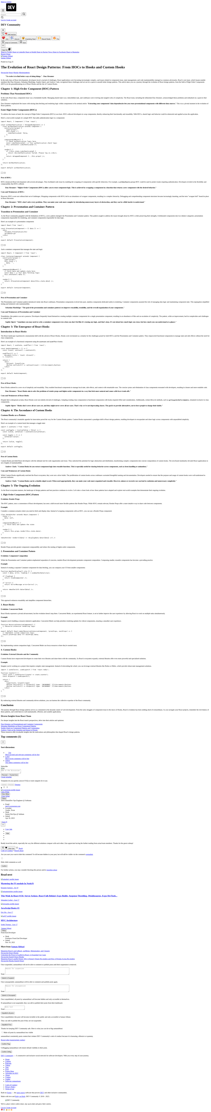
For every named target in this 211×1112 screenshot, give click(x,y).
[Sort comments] (3, 742)
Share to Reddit (31, 52)
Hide (7, 833)
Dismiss (17, 785)
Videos (7, 1065)
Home (7, 1059)
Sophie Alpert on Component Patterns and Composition (20, 728)
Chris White (5, 794)
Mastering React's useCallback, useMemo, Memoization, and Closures (25, 952)
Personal (4, 775)
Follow (4, 798)
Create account (11, 20)
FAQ (7, 1069)
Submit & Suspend (8, 978)
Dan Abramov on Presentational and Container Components (22, 724)
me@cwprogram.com (12, 806)
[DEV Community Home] (11, 11)
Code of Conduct (7, 851)
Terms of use (9, 1089)
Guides (7, 1079)
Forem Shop (9, 1071)
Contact (8, 1077)
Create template (6, 777)
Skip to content (6, 2)
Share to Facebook (59, 52)
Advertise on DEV (11, 1073)
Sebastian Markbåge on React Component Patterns (18, 726)
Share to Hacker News (45, 52)
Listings (8, 1061)
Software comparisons (13, 1081)
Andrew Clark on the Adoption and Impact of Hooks (19, 730)
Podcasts (8, 1063)
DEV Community (7, 1056)
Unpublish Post (6, 1024)
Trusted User (14, 775)
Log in (3, 20)
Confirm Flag (6, 1044)
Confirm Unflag (6, 1052)
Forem (9, 1093)
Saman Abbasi (6, 58)
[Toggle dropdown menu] (3, 825)
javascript (4, 73)
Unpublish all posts (8, 1013)
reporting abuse (51, 870)
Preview (11, 785)
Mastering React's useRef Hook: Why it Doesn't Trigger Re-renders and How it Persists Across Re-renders (38, 960)
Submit (4, 785)
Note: (3, 974)
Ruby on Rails (20, 1096)
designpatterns (24, 73)
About (7, 1075)
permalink (89, 854)
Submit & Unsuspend (8, 995)
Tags (7, 1067)
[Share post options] (3, 45)
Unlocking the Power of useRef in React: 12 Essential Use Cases (23, 956)
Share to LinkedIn (18, 52)
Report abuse (19, 851)
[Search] (24, 14)
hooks (15, 73)
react (11, 73)
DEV (42, 1093)
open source (21, 1093)
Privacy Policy (10, 1087)
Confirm (4, 866)
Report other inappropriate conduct (13, 1040)
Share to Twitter (6, 52)
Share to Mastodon (72, 52)
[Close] (3, 30)
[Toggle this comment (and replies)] (105, 787)
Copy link (8, 829)
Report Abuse (5, 54)
